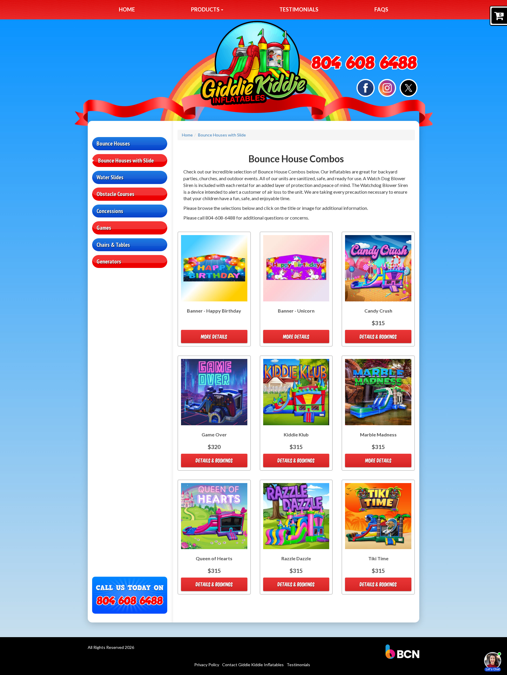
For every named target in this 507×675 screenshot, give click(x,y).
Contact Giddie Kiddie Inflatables (253, 664)
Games (104, 228)
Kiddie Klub (296, 434)
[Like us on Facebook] (365, 87)
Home (127, 9)
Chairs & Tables (113, 245)
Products (205, 9)
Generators (109, 261)
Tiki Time (378, 558)
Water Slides (110, 177)
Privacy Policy (206, 664)
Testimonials (298, 9)
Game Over (214, 434)
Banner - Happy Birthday (214, 310)
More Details (214, 336)
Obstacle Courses (115, 194)
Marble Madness (378, 434)
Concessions (110, 211)
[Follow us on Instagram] (387, 87)
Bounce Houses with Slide (126, 160)
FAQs (381, 9)
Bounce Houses (113, 143)
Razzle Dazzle (296, 558)
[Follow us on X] (408, 87)
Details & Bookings (378, 336)
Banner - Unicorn (296, 310)
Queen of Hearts (214, 558)
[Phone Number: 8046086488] (364, 63)
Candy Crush (378, 310)
